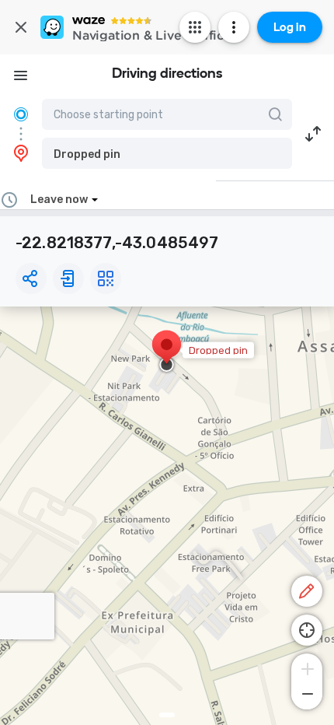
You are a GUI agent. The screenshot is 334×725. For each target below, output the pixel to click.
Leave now (59, 199)
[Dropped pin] (166, 352)
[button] (167, 153)
